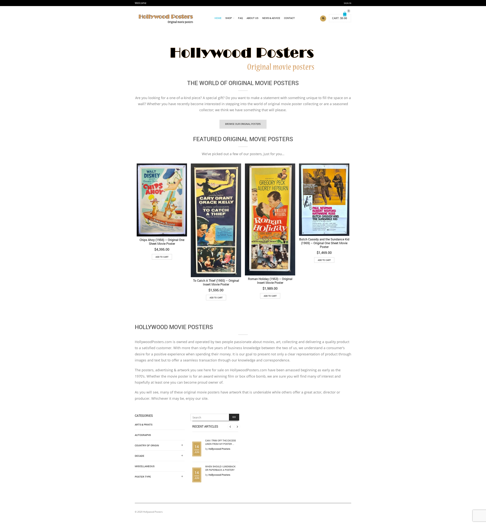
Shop (228, 18)
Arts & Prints (143, 424)
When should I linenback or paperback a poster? (220, 468)
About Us (252, 18)
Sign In (347, 3)
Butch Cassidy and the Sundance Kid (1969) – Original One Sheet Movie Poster (324, 243)
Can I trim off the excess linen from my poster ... (220, 442)
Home (218, 18)
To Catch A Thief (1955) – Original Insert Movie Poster (216, 282)
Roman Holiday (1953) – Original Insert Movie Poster (270, 281)
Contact (289, 18)
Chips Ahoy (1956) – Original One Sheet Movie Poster (162, 242)
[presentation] (129, 214)
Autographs (143, 435)
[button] (162, 257)
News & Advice (271, 18)
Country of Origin (147, 445)
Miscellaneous (145, 466)
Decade (139, 456)
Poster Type (143, 476)
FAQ (240, 18)
